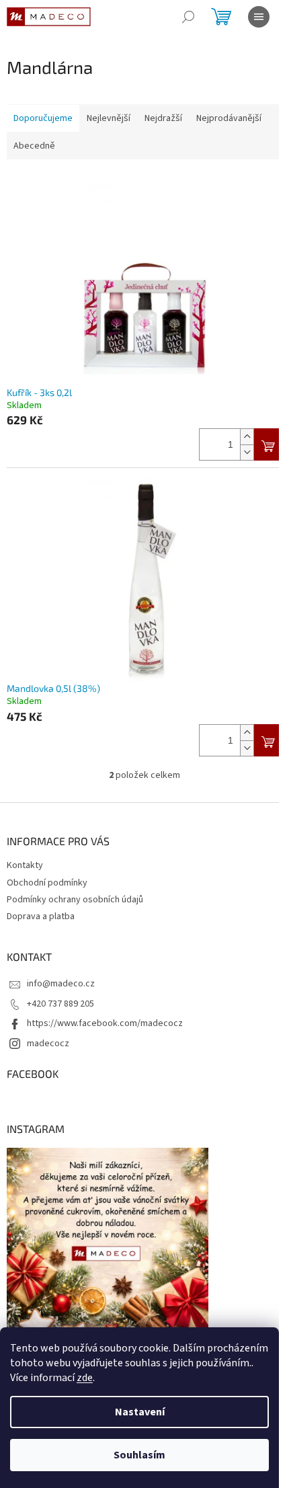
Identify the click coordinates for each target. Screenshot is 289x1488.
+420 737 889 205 (60, 1004)
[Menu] (258, 16)
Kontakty (25, 865)
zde (85, 1377)
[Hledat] (188, 16)
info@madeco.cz (61, 983)
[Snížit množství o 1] (246, 452)
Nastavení (140, 1412)
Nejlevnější (108, 118)
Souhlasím (139, 1455)
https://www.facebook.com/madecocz (105, 1023)
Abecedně (34, 146)
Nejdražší (163, 118)
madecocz (48, 1043)
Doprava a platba (41, 916)
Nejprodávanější (228, 118)
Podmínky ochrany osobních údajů (75, 899)
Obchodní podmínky (47, 883)
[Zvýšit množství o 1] (246, 436)
